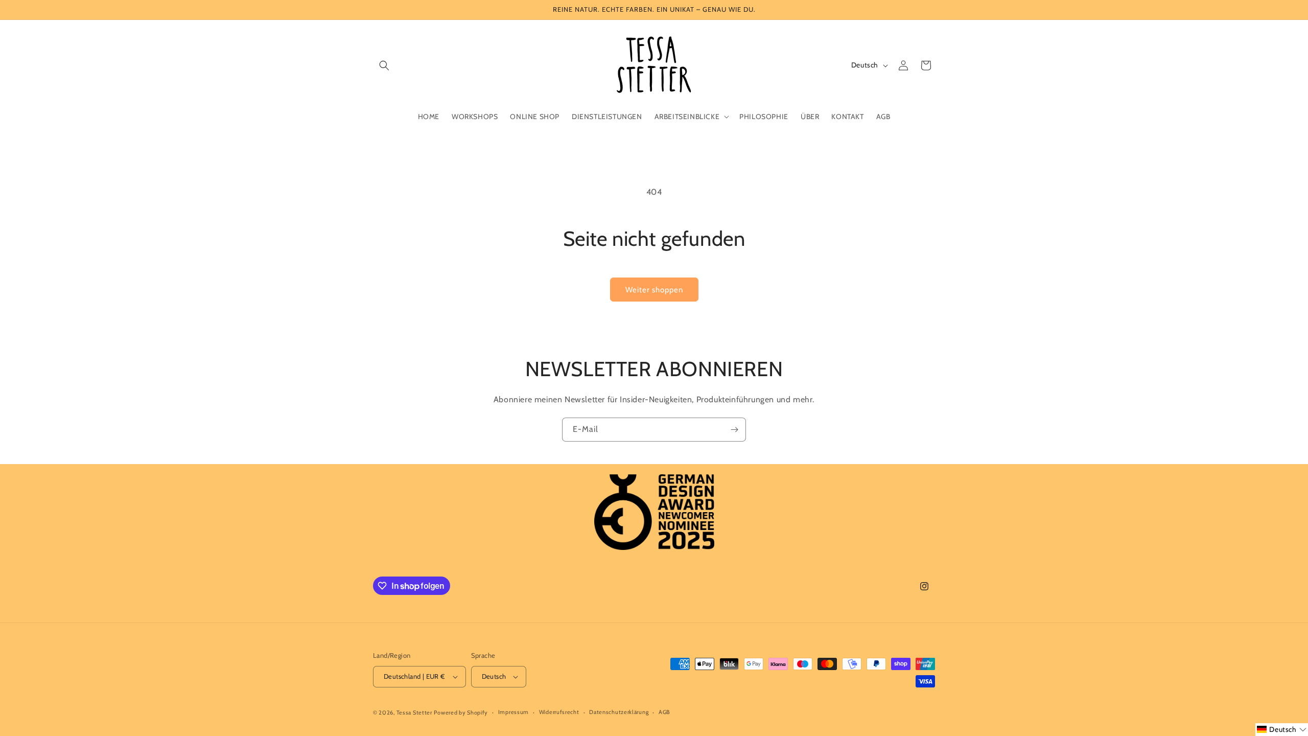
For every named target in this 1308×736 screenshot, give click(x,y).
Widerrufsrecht (559, 712)
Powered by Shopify (461, 712)
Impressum (513, 712)
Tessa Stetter (414, 712)
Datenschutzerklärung (618, 712)
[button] (384, 65)
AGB (664, 712)
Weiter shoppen (654, 289)
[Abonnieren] (734, 430)
